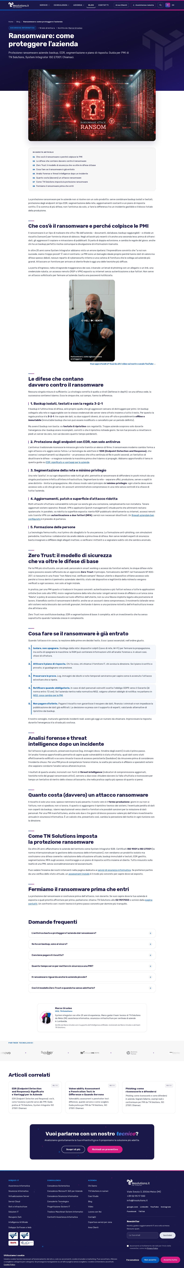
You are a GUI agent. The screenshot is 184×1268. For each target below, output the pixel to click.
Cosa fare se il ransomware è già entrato (55, 169)
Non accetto (150, 1260)
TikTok (141, 1211)
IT (168, 5)
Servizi (44, 5)
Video (90, 1206)
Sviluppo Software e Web (19, 1227)
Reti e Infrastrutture (17, 1206)
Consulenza (60, 5)
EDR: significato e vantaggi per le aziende (67, 462)
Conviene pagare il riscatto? (48, 955)
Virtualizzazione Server (18, 1196)
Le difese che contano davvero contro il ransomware (61, 161)
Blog (91, 5)
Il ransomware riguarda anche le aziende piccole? (59, 977)
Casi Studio (93, 1196)
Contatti (103, 5)
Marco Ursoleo (75, 28)
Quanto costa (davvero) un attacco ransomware (58, 178)
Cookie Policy (9, 1264)
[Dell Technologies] (140, 1053)
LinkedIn (144, 1207)
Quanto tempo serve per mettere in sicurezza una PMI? (62, 966)
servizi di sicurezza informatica (114, 870)
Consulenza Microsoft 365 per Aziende (65, 1191)
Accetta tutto (170, 1260)
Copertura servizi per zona (100, 1222)
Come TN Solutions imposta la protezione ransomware (62, 182)
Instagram (166, 1207)
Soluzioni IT (13, 1212)
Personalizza (132, 1260)
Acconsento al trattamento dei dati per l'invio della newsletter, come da (150, 1247)
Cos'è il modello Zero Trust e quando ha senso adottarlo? (63, 988)
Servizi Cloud (14, 1201)
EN (173, 5)
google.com (132, 1207)
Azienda (77, 5)
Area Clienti (121, 5)
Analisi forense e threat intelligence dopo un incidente (62, 173)
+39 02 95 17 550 (136, 1196)
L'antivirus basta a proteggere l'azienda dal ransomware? (64, 933)
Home (10, 22)
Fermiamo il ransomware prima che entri (55, 186)
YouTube (154, 1207)
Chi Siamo (92, 1186)
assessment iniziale (79, 873)
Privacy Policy (152, 1248)
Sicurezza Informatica (18, 1191)
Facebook (131, 1211)
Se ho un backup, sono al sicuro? (49, 944)
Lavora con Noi (94, 1212)
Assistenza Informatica (19, 1186)
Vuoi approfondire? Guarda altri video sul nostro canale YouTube (123, 364)
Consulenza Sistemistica (58, 1186)
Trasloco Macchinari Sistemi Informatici (65, 1212)
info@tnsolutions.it (137, 1200)
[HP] (97, 1053)
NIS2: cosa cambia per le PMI (48, 695)
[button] (92, 320)
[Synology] (12, 1053)
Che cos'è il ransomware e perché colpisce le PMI (59, 157)
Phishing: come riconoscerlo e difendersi (141, 1090)
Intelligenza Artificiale (18, 1222)
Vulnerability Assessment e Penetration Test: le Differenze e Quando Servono (86, 1091)
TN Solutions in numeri (98, 1191)
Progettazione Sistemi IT (58, 1206)
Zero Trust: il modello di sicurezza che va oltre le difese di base (66, 165)
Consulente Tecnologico (58, 1201)
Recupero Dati (14, 1217)
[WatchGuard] (54, 1053)
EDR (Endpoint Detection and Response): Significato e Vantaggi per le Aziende (28, 1091)
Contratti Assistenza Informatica (62, 1217)
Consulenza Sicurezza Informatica (62, 1196)
